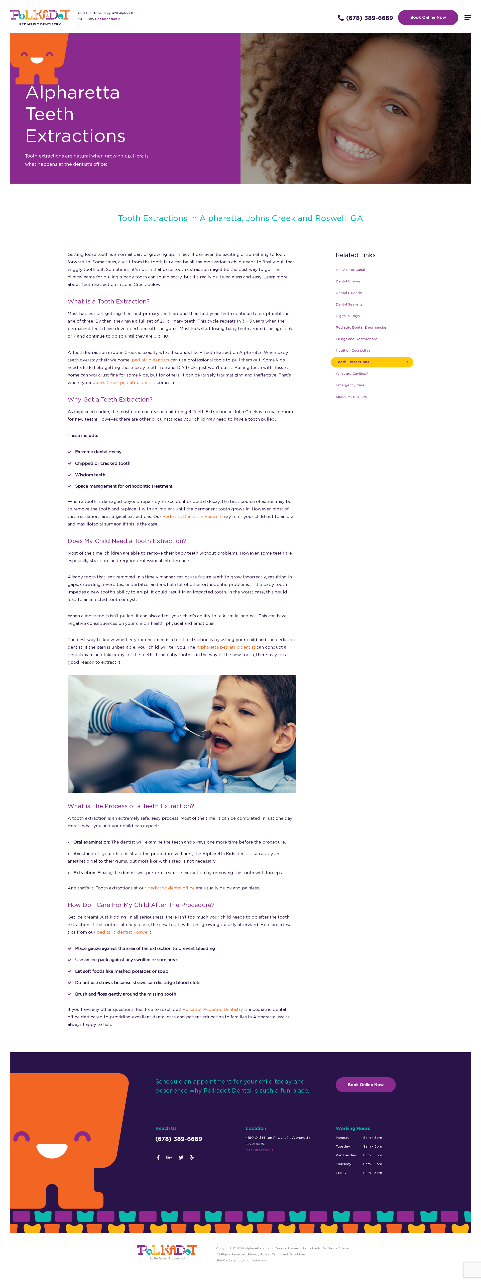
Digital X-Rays (348, 316)
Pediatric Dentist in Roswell (192, 516)
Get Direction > (107, 19)
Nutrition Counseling (353, 350)
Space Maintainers (351, 397)
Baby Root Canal (350, 270)
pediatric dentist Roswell (123, 932)
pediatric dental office (171, 888)
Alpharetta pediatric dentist (225, 647)
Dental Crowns (348, 281)
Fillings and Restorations (357, 339)
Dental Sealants (349, 304)
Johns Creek (274, 1248)
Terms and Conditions (288, 1254)
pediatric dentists (150, 360)
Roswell (293, 1248)
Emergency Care (350, 385)
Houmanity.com (255, 1260)
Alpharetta (253, 1248)
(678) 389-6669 (369, 18)
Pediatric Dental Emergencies (361, 327)
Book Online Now (428, 18)
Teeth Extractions (352, 362)
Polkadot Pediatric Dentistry (213, 1009)
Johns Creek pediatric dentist (124, 383)
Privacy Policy (258, 1254)
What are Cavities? (352, 373)
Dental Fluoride (349, 293)
